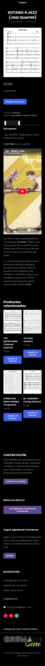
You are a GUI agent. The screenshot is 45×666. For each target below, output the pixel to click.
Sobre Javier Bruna (13, 590)
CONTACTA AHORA (16, 481)
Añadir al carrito (15, 101)
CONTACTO (10, 599)
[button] (37, 32)
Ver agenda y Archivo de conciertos (22, 509)
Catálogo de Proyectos (15, 580)
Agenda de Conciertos (15, 585)
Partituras (16, 113)
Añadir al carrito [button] (13, 359)
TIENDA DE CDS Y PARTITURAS (20, 629)
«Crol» (28, 284)
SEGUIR (9, 555)
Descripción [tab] (12, 123)
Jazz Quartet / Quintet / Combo (24, 115)
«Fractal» (21, 241)
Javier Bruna (16, 22)
